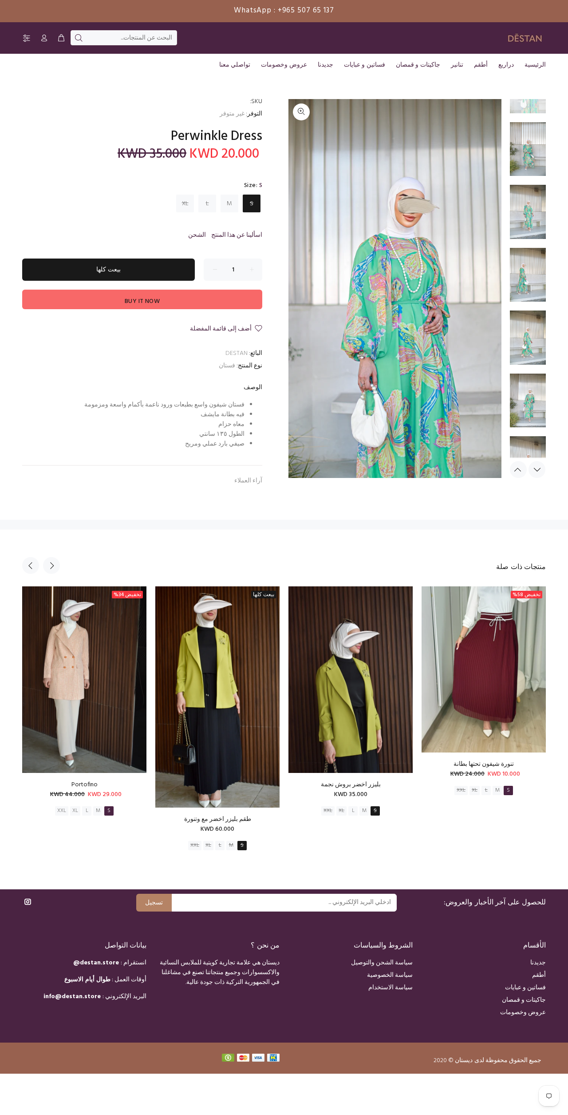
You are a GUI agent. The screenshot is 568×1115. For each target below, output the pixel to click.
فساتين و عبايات (525, 988)
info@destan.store (72, 997)
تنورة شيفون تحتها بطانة (484, 764)
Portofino (84, 785)
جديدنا (538, 963)
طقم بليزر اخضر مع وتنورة (217, 819)
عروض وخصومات (523, 1012)
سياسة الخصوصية (390, 975)
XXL (61, 810)
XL (185, 204)
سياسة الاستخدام (390, 988)
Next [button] (537, 469)
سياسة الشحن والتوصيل (382, 963)
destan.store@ (96, 963)
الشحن (197, 235)
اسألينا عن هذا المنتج (236, 235)
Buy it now (142, 301)
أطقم (539, 975)
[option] (528, 153)
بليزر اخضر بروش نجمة (351, 785)
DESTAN (236, 353)
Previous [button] (518, 469)
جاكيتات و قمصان (524, 1000)
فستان (227, 366)
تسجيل (154, 903)
